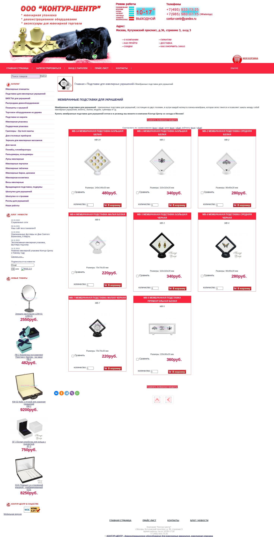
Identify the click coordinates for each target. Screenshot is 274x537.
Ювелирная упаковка (17, 122)
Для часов (11, 145)
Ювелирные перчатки (17, 163)
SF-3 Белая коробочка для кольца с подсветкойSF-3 (29, 444)
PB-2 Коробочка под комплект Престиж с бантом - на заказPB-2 (29, 357)
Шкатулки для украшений (19, 191)
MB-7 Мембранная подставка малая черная (97, 297)
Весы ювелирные (15, 182)
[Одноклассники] (61, 393)
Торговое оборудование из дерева (24, 112)
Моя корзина (250, 58)
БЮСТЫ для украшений (18, 98)
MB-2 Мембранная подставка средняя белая (227, 133)
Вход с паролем (77, 68)
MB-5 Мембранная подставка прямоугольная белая (162, 299)
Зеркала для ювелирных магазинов (24, 140)
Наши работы (12, 205)
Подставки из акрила (16, 117)
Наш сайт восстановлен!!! (23, 228)
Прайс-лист (101, 68)
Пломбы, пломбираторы (18, 150)
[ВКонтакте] (56, 393)
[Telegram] (66, 393)
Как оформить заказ (173, 46)
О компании (131, 40)
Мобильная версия (13, 514)
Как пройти (130, 43)
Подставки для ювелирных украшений (25, 94)
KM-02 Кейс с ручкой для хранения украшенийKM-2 (28, 404)
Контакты (122, 68)
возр (155, 128)
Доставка (166, 43)
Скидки (128, 46)
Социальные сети (19, 222)
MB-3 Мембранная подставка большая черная (162, 216)
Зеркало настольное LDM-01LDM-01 (28, 315)
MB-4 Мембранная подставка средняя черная (227, 216)
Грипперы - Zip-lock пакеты (20, 131)
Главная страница (18, 68)
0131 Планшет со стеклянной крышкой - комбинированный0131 (29, 487)
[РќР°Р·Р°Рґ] (168, 400)
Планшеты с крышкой (17, 108)
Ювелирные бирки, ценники (20, 173)
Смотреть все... (17, 257)
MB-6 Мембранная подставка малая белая (97, 214)
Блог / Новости (199, 520)
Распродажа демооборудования (22, 103)
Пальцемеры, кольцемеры (19, 154)
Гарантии (166, 40)
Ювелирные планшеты (17, 89)
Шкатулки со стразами (17, 196)
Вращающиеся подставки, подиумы (24, 187)
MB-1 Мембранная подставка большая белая (162, 133)
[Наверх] (157, 400)
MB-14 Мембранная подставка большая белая (97, 133)
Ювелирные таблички (17, 168)
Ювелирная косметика (17, 177)
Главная (80, 83)
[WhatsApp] (77, 393)
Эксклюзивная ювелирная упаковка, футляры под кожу (28, 243)
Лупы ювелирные (15, 159)
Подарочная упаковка (17, 126)
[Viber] (72, 393)
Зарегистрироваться (48, 68)
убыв (161, 128)
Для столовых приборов (18, 136)
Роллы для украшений (17, 201)
